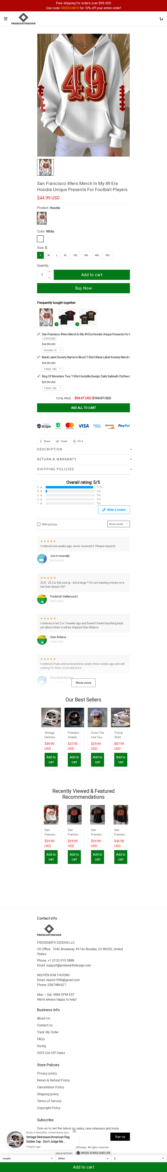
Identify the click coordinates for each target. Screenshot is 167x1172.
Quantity (43, 265)
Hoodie (55, 208)
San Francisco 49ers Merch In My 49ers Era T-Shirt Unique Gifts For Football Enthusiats (74, 832)
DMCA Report (64, 1153)
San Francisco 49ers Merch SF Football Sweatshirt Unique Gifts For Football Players (120, 832)
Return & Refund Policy (53, 1080)
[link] (15, 1139)
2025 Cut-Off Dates (51, 1053)
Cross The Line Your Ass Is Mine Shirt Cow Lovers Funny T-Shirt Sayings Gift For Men (97, 735)
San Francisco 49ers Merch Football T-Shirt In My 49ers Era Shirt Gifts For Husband (97, 832)
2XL (75, 255)
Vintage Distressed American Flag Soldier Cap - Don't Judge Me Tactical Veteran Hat (51, 735)
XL (65, 255)
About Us (43, 1018)
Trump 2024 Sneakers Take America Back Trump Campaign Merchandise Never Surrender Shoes (120, 735)
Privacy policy (47, 1073)
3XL (86, 255)
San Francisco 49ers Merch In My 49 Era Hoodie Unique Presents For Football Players (96, 334)
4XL (97, 255)
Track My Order (48, 1032)
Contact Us (45, 1025)
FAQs (41, 1039)
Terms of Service (49, 1101)
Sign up (120, 1136)
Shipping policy (48, 1094)
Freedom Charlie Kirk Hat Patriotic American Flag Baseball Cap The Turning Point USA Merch (74, 735)
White (50, 231)
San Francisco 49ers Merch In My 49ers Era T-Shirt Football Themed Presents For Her (51, 832)
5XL (108, 255)
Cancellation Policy (50, 1087)
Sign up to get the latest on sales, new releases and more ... (79, 1128)
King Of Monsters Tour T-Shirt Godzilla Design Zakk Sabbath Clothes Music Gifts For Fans (98, 376)
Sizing (41, 1046)
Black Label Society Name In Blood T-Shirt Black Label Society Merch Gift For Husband (96, 357)
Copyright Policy (48, 1108)
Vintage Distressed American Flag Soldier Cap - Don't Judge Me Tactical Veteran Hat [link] (48, 1141)
